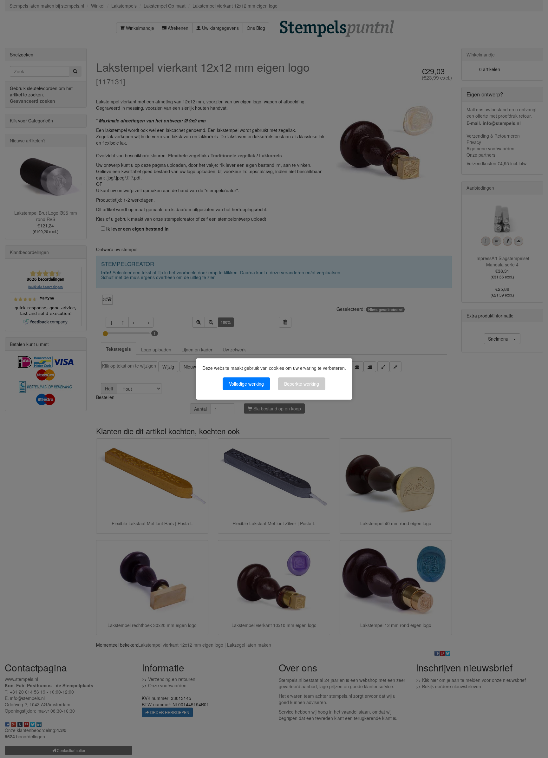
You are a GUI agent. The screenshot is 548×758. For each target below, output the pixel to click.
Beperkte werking (301, 384)
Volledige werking (246, 384)
